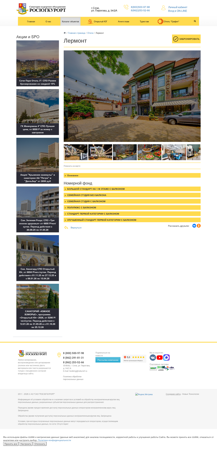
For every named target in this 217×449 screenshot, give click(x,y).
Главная (31, 21)
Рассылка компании (108, 359)
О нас (48, 21)
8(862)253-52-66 (140, 10)
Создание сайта (173, 394)
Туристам (144, 21)
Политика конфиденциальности (54, 440)
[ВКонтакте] (194, 226)
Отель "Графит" (171, 21)
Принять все (10, 443)
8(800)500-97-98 (140, 7)
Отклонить (39, 443)
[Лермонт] (76, 152)
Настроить (25, 443)
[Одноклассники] (199, 226)
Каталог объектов (70, 21)
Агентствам (123, 21)
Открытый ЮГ (100, 21)
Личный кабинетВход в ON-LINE (177, 9)
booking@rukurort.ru (78, 371)
